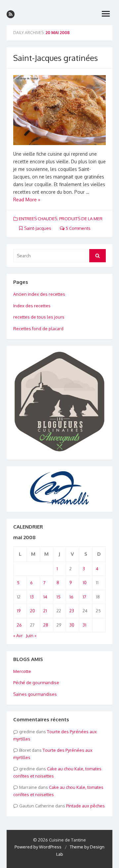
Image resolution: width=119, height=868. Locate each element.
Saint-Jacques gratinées (55, 58)
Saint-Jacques (37, 228)
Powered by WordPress (38, 846)
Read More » (26, 199)
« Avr (18, 635)
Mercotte (22, 671)
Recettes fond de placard (38, 328)
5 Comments (77, 228)
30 (71, 625)
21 (45, 610)
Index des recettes (32, 305)
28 (45, 625)
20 (32, 610)
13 (32, 596)
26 (19, 625)
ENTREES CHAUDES (38, 218)
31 (84, 625)
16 (71, 596)
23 (71, 610)
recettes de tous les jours (38, 317)
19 (18, 610)
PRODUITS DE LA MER (80, 218)
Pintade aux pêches (85, 805)
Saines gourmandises (35, 694)
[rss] (11, 14)
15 (58, 596)
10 (85, 582)
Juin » (31, 635)
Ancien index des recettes (39, 294)
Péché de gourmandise (36, 682)
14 (45, 596)
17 (84, 596)
